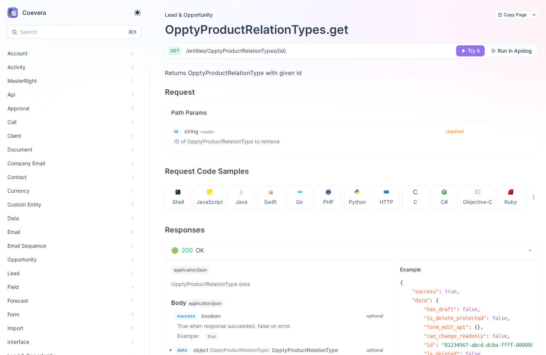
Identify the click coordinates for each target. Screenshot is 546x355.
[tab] (178, 197)
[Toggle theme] (137, 12)
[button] (168, 350)
